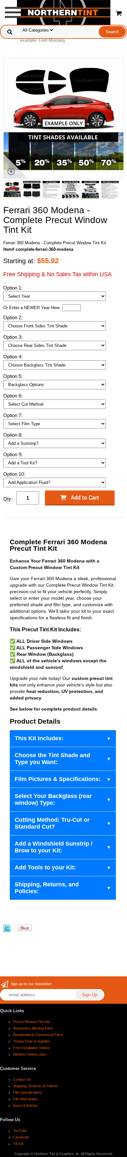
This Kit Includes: (39, 738)
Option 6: (13, 395)
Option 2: (13, 317)
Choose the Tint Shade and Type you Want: (52, 758)
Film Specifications (27, 1092)
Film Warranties (25, 1099)
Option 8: (13, 435)
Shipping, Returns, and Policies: (47, 887)
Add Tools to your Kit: (45, 867)
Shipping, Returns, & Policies (35, 1086)
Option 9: (13, 454)
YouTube (20, 1131)
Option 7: (13, 415)
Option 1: (13, 288)
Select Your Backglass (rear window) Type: (53, 799)
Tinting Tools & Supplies (31, 1041)
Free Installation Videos (31, 1048)
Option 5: (13, 376)
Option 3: (13, 337)
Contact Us (22, 1079)
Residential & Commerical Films (38, 1035)
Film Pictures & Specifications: (58, 779)
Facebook (21, 1137)
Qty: (7, 499)
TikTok (18, 1144)
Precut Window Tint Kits (31, 1022)
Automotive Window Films (33, 1028)
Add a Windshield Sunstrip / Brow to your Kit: (53, 847)
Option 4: (13, 356)
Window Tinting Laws (29, 1054)
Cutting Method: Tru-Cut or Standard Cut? (52, 823)
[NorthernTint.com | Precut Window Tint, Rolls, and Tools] (63, 11)
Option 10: (14, 474)
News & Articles (25, 1105)
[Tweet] (7, 930)
